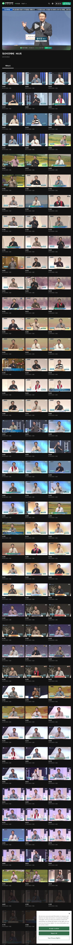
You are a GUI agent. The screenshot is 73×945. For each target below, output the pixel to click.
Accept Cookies (54, 928)
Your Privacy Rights (54, 938)
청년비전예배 (8, 53)
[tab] (8, 65)
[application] (36, 26)
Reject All (54, 933)
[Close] (69, 913)
